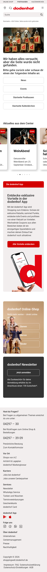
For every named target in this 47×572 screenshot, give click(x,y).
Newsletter (8, 488)
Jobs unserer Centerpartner (15, 478)
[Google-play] (4, 516)
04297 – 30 (11, 424)
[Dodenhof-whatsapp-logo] (15, 526)
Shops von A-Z (10, 457)
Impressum (9, 565)
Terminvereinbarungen (13, 499)
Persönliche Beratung (13, 444)
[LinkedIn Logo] (20, 526)
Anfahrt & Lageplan (12, 461)
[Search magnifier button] (41, 14)
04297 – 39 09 (13, 438)
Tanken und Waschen (13, 496)
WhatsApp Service (11, 492)
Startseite (6, 21)
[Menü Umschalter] (42, 8)
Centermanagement (12, 540)
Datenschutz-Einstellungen (16, 567)
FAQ (17, 565)
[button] (17, 174)
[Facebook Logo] (10, 526)
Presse (6, 543)
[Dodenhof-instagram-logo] (4, 526)
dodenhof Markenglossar (14, 465)
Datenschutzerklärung (30, 565)
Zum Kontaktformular (13, 447)
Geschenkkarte (10, 503)
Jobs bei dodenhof (11, 475)
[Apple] (10, 516)
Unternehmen (9, 536)
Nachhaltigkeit (9, 547)
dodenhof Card (10, 507)
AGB (31, 567)
